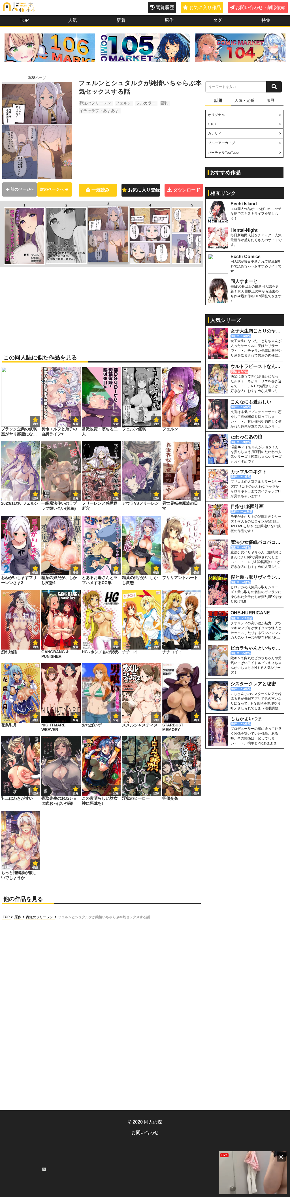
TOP (24, 20)
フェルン (123, 103)
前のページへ (22, 189)
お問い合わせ (145, 1132)
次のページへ (52, 189)
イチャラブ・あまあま (99, 110)
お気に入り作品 (205, 7)
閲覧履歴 (165, 7)
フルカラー (146, 103)
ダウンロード (186, 189)
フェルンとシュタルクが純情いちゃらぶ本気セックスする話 (104, 917)
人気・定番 (244, 100)
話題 (218, 100)
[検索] (274, 86)
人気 (72, 20)
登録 (75, 423)
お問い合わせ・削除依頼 (260, 7)
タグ (217, 20)
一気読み (100, 189)
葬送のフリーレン (95, 103)
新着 (120, 20)
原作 (169, 20)
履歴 (270, 100)
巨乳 (164, 103)
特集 (265, 20)
